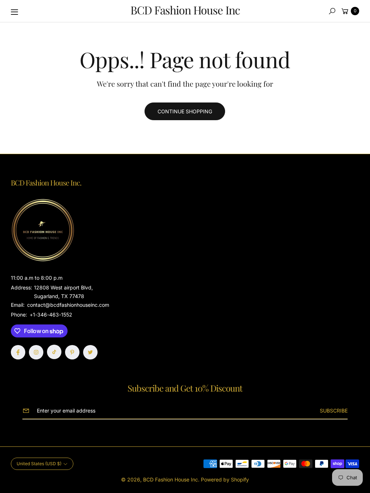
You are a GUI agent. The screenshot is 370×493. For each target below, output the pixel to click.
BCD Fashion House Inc (170, 479)
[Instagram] (36, 352)
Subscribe (334, 410)
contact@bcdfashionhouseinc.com (67, 305)
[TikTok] (54, 352)
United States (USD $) (39, 463)
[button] (332, 11)
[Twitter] (90, 352)
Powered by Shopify (225, 479)
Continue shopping (185, 111)
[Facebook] (18, 352)
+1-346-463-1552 (51, 314)
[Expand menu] (14, 12)
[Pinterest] (72, 352)
